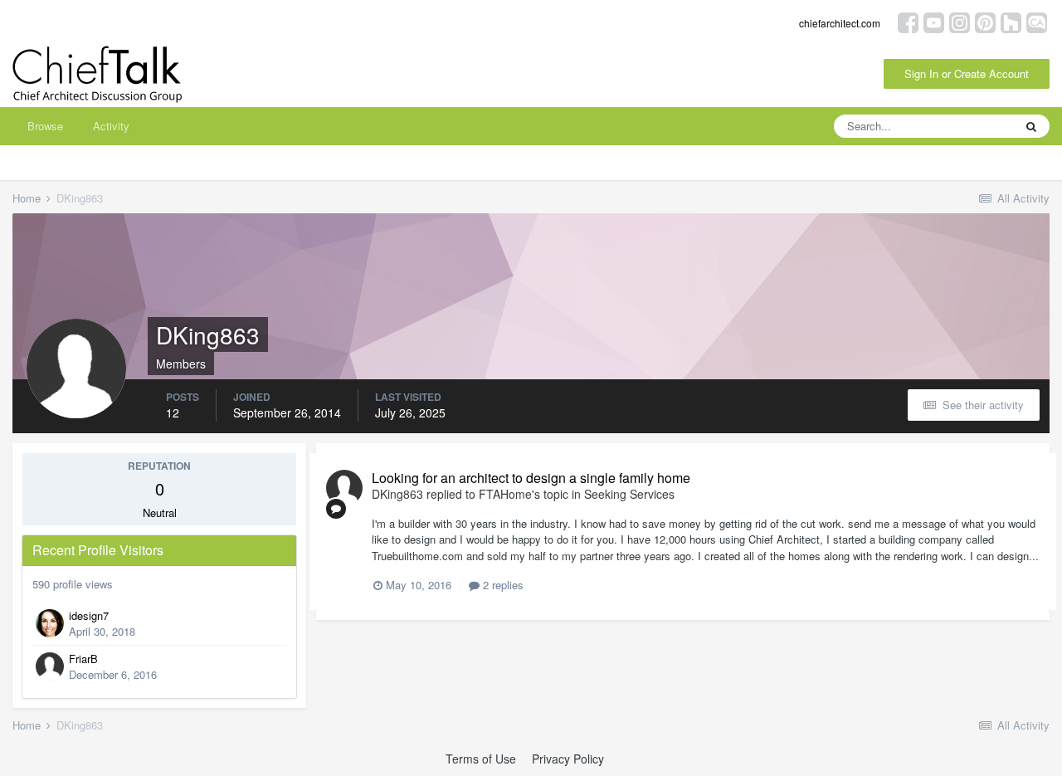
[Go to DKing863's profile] (344, 488)
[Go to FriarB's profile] (50, 666)
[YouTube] (933, 21)
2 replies (502, 585)
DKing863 (397, 494)
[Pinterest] (985, 21)
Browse (45, 126)
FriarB (83, 658)
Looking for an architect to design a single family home (531, 477)
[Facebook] (908, 21)
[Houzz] (1011, 21)
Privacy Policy (568, 758)
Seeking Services (629, 494)
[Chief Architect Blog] (1036, 21)
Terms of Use (481, 758)
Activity (111, 126)
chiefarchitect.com (839, 23)
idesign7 (89, 615)
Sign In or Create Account (966, 73)
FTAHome (505, 494)
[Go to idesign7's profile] (50, 623)
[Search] (1031, 126)
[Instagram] (959, 21)
